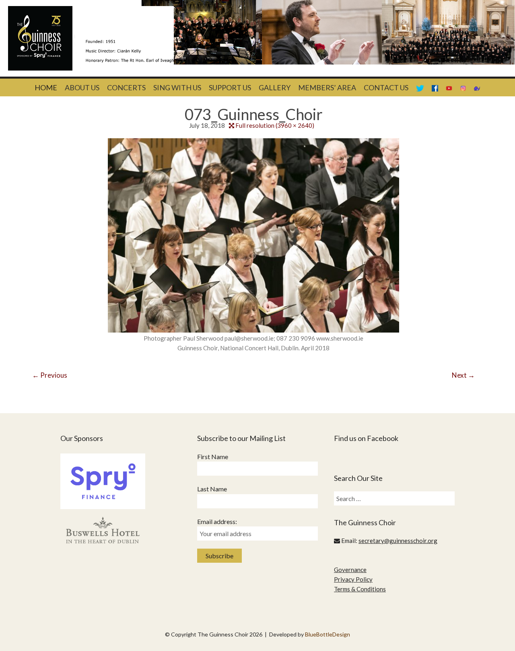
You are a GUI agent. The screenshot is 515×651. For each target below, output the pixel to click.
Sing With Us (177, 87)
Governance (350, 569)
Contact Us (386, 87)
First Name (212, 456)
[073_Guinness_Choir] (253, 234)
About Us (82, 87)
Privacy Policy (353, 579)
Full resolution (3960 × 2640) (274, 125)
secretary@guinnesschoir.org (397, 540)
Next (463, 375)
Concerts (126, 87)
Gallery (274, 87)
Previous (49, 375)
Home (46, 87)
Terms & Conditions (360, 589)
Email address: (217, 521)
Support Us (230, 87)
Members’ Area (327, 87)
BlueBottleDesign (327, 634)
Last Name (212, 489)
